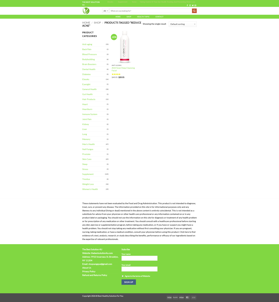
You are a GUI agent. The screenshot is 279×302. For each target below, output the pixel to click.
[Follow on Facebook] (187, 5)
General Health (89, 89)
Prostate (86, 154)
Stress (85, 169)
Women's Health (90, 189)
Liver (84, 129)
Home (134, 2)
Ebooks (110, 2)
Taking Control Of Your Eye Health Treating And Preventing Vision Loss (167, 2)
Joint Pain (86, 119)
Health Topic (143, 17)
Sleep (84, 164)
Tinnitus (86, 179)
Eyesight (86, 84)
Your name (126, 254)
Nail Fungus (87, 149)
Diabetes (86, 74)
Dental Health (88, 69)
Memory (86, 139)
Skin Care (86, 159)
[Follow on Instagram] (190, 5)
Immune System (89, 114)
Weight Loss (88, 184)
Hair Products (88, 99)
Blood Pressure (89, 54)
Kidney (85, 124)
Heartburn (87, 109)
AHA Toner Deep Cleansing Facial (123, 69)
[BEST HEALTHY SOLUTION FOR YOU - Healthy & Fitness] (90, 11)
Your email (126, 265)
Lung (84, 134)
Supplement (122, 2)
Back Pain (86, 49)
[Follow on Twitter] (193, 5)
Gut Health (87, 94)
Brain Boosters (89, 64)
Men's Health (88, 144)
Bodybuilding (88, 59)
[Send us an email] (195, 5)
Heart (85, 104)
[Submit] (194, 11)
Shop (129, 17)
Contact (159, 17)
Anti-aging (87, 44)
